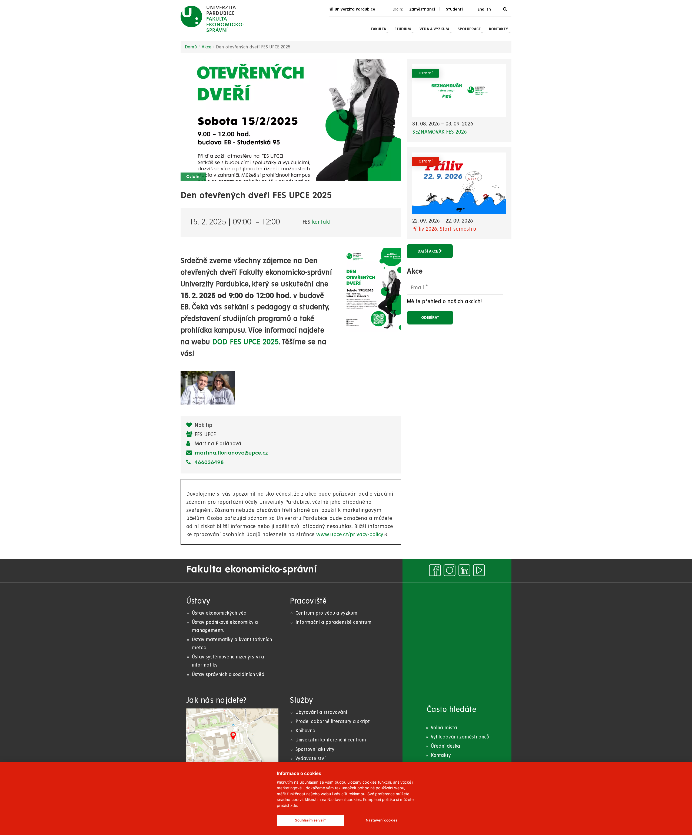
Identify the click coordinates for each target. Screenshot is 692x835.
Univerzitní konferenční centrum (330, 740)
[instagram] (449, 570)
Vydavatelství (310, 758)
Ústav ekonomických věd (219, 613)
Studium (402, 29)
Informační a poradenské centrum (333, 622)
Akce (206, 47)
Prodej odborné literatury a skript (332, 721)
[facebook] (435, 570)
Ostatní (193, 177)
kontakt (321, 222)
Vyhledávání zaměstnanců (460, 737)
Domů (191, 47)
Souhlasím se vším (311, 820)
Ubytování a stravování (321, 712)
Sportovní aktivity (314, 749)
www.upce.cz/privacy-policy (349, 535)
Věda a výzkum (434, 29)
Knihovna (305, 730)
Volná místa (444, 727)
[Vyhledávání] (505, 9)
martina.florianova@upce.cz (230, 453)
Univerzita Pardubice (355, 9)
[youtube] (479, 570)
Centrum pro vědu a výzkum (326, 613)
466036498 (208, 462)
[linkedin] (464, 570)
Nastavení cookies (381, 820)
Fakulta (378, 29)
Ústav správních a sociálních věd (228, 674)
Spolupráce (469, 29)
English (484, 9)
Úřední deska (445, 746)
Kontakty (498, 29)
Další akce (428, 251)
